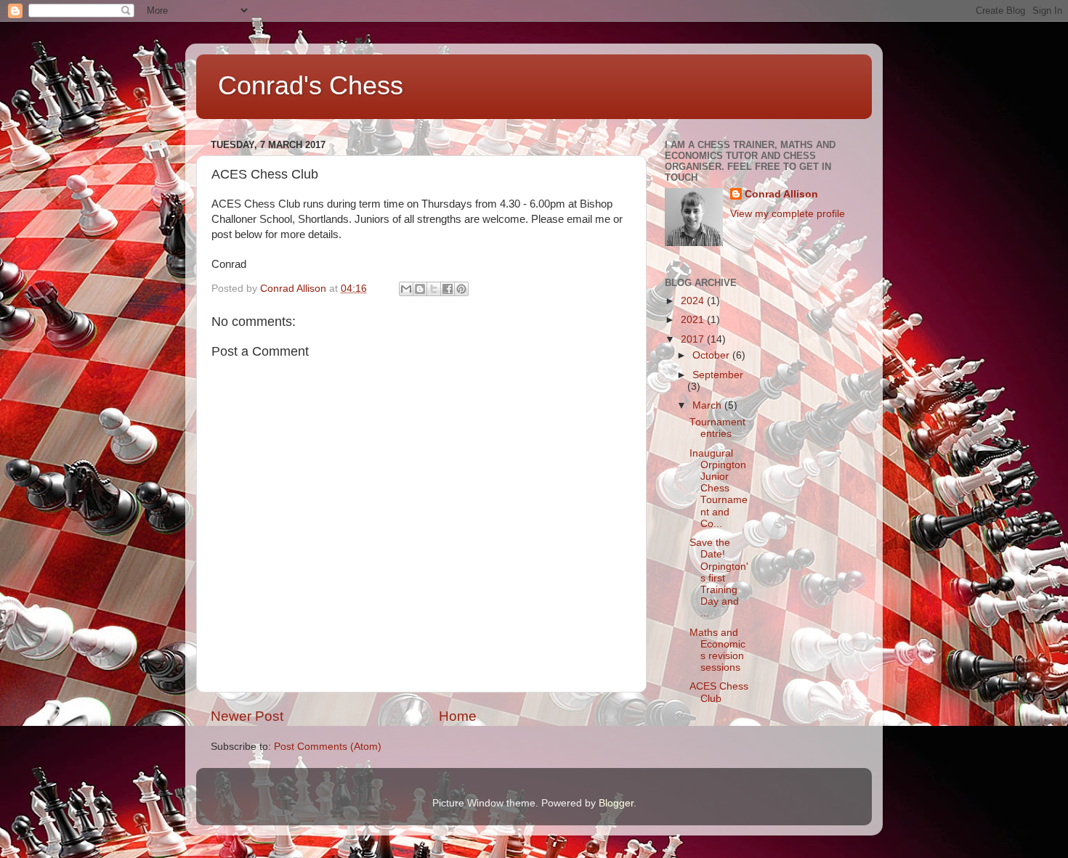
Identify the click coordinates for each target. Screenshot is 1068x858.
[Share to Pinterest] (461, 289)
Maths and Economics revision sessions (717, 650)
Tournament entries (717, 428)
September (717, 374)
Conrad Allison (781, 194)
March (708, 405)
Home (458, 716)
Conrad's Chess (310, 85)
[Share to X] (433, 289)
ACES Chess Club (718, 692)
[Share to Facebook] (447, 289)
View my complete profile (787, 213)
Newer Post (247, 716)
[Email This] (406, 289)
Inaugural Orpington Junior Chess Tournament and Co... (718, 488)
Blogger (616, 803)
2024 (694, 300)
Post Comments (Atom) (327, 746)
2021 (694, 319)
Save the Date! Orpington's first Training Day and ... (718, 577)
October (712, 355)
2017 (694, 339)
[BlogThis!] (420, 289)
